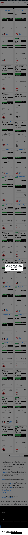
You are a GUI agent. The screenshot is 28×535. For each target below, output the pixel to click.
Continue (14, 269)
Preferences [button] (16, 531)
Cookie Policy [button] (2, 531)
